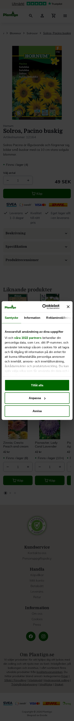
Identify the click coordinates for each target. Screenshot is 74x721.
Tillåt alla (37, 385)
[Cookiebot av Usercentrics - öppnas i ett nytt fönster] (44, 306)
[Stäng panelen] (68, 306)
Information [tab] (32, 317)
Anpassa (35, 398)
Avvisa (37, 410)
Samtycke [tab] (11, 317)
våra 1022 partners (27, 337)
